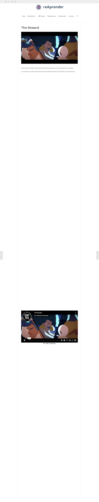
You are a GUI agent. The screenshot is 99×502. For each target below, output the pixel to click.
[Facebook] (9, 1)
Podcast (42, 16)
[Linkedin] (12, 1)
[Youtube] (15, 1)
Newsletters (32, 16)
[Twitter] (5, 1)
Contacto (71, 16)
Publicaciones (51, 16)
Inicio (23, 16)
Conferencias (62, 16)
